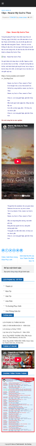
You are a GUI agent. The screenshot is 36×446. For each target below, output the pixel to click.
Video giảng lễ (6, 10)
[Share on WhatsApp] (3, 250)
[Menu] (3, 3)
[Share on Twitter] (10, 250)
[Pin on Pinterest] (17, 250)
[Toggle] (4, 285)
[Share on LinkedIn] (21, 250)
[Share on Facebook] (6, 250)
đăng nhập (14, 272)
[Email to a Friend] (14, 250)
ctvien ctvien (23, 17)
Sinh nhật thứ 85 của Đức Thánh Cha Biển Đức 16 (27, 258)
